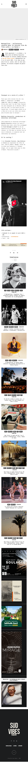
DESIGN (7, 360)
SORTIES (21, 431)
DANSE (9, 504)
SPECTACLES (16, 49)
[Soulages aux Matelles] (14, 575)
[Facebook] (11, 740)
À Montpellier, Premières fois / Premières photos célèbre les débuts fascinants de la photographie (14, 295)
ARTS (5, 290)
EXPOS (12, 290)
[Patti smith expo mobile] (11, 601)
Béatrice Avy (5, 49)
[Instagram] (14, 740)
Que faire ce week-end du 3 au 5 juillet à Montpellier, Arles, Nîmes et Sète (14, 436)
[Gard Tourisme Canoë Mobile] (11, 626)
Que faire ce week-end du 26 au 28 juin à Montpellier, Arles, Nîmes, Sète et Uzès (14, 473)
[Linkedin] (16, 740)
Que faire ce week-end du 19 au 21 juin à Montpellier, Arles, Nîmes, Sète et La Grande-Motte (14, 543)
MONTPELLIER (11, 49)
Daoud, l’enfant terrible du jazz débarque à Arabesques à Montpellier (14, 329)
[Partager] (10, 252)
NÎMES (18, 395)
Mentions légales (9, 745)
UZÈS (23, 468)
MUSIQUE (16, 327)
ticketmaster (14, 236)
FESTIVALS (6, 327)
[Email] (17, 252)
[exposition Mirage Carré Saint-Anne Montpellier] (11, 673)
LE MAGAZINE (20, 745)
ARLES (6, 395)
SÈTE (21, 395)
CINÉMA (9, 395)
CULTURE (8, 290)
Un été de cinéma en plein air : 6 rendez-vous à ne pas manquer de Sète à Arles (14, 400)
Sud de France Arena (8, 58)
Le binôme (15, 745)
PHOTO (21, 290)
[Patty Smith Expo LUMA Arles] (14, 246)
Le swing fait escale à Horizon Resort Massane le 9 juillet (14, 507)
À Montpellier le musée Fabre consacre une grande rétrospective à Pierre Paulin (14, 364)
